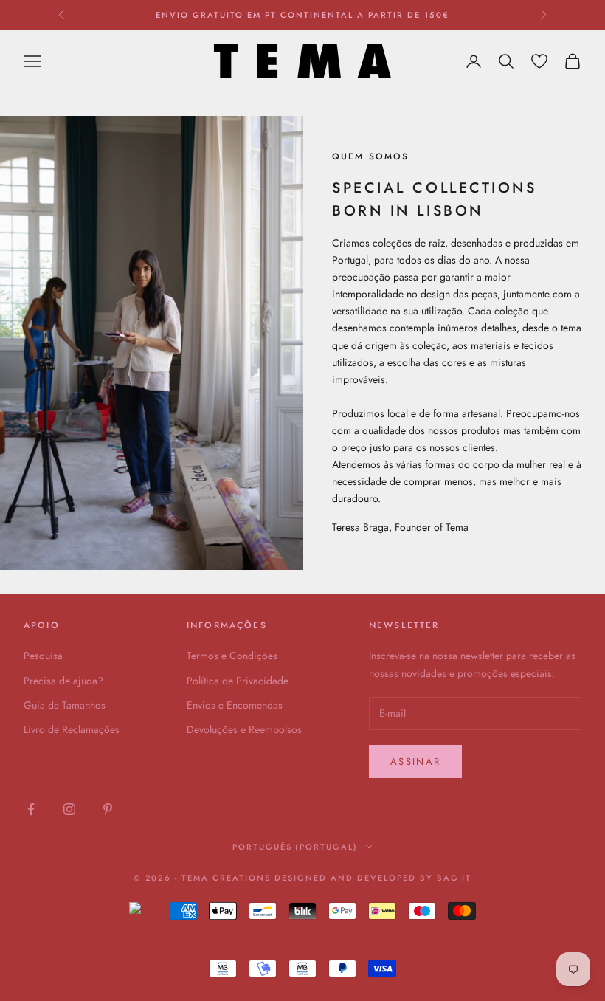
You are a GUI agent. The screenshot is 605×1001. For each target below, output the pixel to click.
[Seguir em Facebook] (31, 809)
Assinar (415, 761)
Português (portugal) (295, 847)
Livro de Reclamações (72, 729)
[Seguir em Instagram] (69, 809)
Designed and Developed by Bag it (372, 878)
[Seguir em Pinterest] (107, 809)
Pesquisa (43, 655)
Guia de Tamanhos (65, 705)
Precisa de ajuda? (63, 680)
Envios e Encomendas (235, 705)
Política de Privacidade (237, 680)
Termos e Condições (232, 655)
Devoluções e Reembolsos (244, 729)
